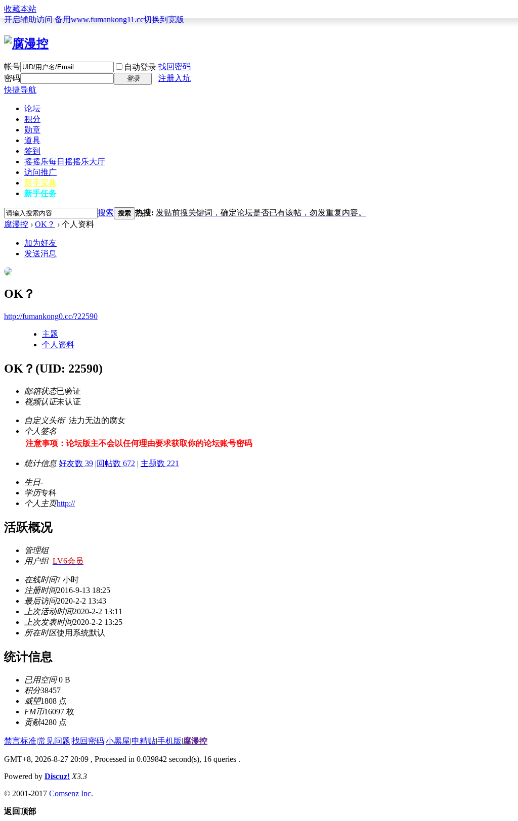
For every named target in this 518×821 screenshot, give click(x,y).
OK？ (45, 224)
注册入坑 (174, 78)
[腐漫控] (26, 43)
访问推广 (40, 172)
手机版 (169, 741)
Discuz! (57, 776)
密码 (12, 78)
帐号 (12, 66)
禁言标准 (20, 741)
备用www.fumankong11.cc (99, 19)
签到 (32, 151)
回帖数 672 (116, 463)
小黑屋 (118, 741)
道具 (32, 140)
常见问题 (54, 741)
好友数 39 (76, 463)
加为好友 (40, 243)
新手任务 (40, 193)
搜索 (106, 212)
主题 (50, 334)
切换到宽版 (164, 19)
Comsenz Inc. (71, 793)
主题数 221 (160, 463)
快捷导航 (20, 89)
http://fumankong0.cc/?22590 (51, 316)
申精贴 (144, 741)
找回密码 (174, 66)
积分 (32, 119)
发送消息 (40, 253)
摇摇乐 (64, 161)
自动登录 (140, 67)
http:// (66, 503)
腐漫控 (16, 224)
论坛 (32, 108)
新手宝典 (40, 182)
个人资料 (58, 344)
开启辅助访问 (28, 19)
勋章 (32, 129)
